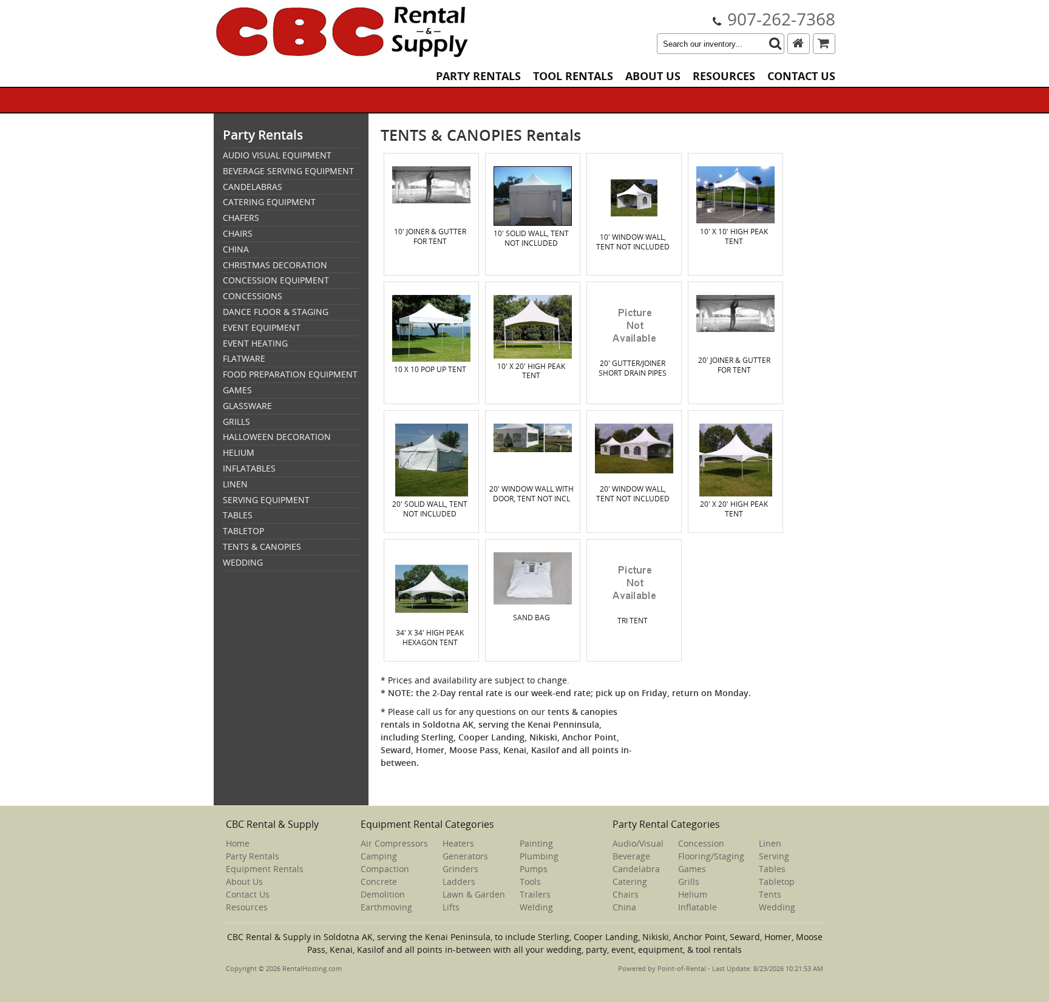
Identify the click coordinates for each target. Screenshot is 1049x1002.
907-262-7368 (781, 18)
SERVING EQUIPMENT (266, 500)
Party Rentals (478, 76)
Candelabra (636, 869)
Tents (770, 894)
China (624, 907)
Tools (530, 881)
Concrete (379, 881)
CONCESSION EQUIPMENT (276, 280)
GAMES (237, 390)
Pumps (534, 869)
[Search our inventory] (775, 43)
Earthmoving (386, 907)
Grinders (460, 869)
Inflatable (697, 907)
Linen (770, 843)
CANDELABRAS (252, 186)
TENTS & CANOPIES (262, 546)
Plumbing (539, 856)
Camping (379, 856)
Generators (465, 856)
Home (238, 843)
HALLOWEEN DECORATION (277, 436)
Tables (772, 869)
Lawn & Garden (474, 894)
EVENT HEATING (255, 343)
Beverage (631, 856)
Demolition (383, 894)
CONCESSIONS (252, 296)
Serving (774, 856)
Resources (724, 76)
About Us (653, 76)
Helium (692, 894)
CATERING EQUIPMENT (269, 202)
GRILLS (236, 421)
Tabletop (777, 881)
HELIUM (238, 452)
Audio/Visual (638, 843)
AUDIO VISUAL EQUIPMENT (277, 155)
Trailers (535, 894)
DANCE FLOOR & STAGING (275, 311)
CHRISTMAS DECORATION (275, 265)
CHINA (236, 249)
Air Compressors (394, 843)
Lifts (451, 907)
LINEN (235, 484)
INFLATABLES (249, 468)
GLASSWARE (247, 405)
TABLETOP (243, 531)
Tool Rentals (573, 76)
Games (692, 869)
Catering (630, 881)
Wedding (777, 907)
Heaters (458, 843)
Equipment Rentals (265, 869)
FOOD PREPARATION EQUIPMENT (290, 374)
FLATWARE (244, 358)
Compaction (385, 869)
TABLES (238, 515)
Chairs (626, 894)
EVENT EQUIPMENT (261, 327)
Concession (701, 843)
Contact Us (801, 76)
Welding (536, 907)
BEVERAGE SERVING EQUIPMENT (288, 171)
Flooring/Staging (711, 856)
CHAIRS (238, 233)
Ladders (459, 881)
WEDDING (243, 562)
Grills (688, 881)
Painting (536, 843)
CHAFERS (241, 217)
